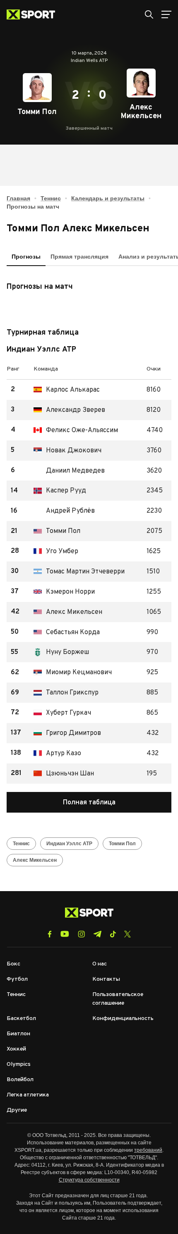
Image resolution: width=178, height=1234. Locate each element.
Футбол (17, 979)
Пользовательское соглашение (117, 999)
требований (148, 1150)
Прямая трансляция (79, 256)
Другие (17, 1110)
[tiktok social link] (113, 934)
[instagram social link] (81, 934)
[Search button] (149, 14)
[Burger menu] (166, 14)
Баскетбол (21, 1018)
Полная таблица (89, 803)
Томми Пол (122, 843)
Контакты (106, 979)
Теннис (51, 198)
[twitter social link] (127, 934)
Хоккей (16, 1049)
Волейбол (20, 1079)
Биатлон (18, 1033)
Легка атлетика (28, 1094)
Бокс (13, 964)
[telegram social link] (97, 934)
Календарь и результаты (107, 198)
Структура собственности (89, 1180)
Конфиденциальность (123, 1018)
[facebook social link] (50, 934)
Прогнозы (26, 256)
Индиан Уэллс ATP (69, 843)
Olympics (19, 1064)
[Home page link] (34, 14)
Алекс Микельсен (35, 860)
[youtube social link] (65, 934)
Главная (18, 198)
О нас (99, 964)
